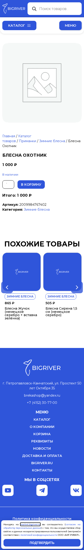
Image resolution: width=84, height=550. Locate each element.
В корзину (31, 184)
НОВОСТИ (42, 448)
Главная (8, 136)
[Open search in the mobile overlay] (54, 8)
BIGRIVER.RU (42, 463)
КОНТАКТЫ (42, 470)
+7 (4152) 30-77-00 (42, 403)
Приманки (27, 141)
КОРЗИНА (42, 434)
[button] (70, 25)
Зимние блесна (52, 141)
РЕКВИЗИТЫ (42, 441)
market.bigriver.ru (30, 524)
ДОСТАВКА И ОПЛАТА (42, 456)
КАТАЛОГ (42, 419)
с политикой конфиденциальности (38, 534)
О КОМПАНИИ (42, 427)
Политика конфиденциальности (42, 519)
